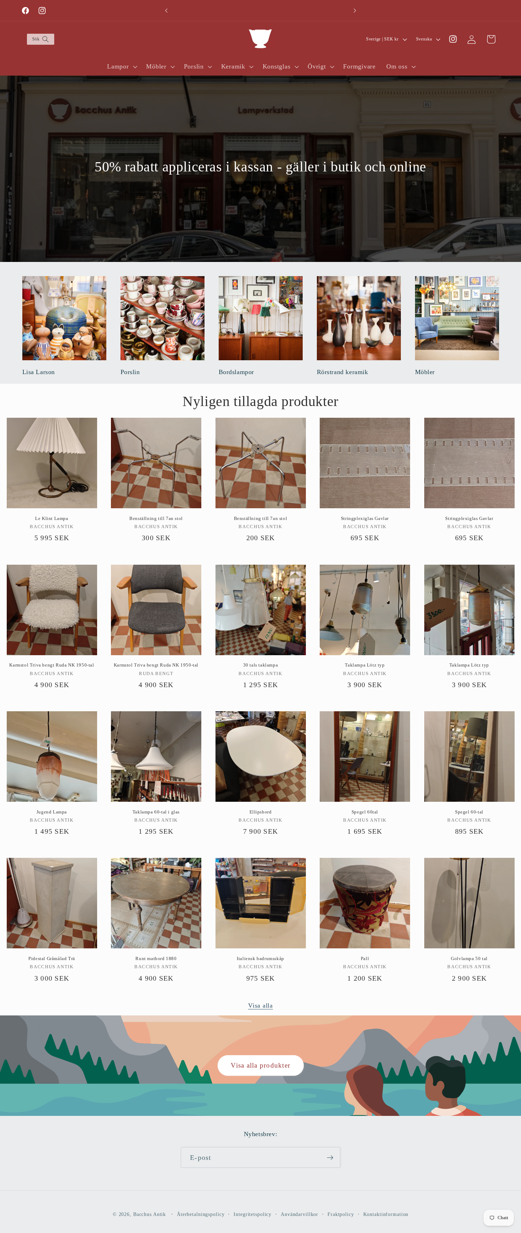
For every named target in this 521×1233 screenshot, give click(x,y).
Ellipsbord (261, 812)
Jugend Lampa (52, 812)
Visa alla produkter (260, 1065)
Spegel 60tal (365, 812)
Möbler (425, 372)
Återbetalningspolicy (201, 1214)
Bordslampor (236, 372)
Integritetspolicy (252, 1214)
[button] (40, 39)
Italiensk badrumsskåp (260, 958)
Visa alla (260, 1005)
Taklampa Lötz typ (365, 665)
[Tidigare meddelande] (166, 10)
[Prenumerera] (330, 1157)
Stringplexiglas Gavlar (365, 518)
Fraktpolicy (340, 1214)
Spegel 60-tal (469, 812)
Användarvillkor (299, 1214)
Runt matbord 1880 (156, 958)
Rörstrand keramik (342, 372)
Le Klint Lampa (51, 518)
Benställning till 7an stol (156, 518)
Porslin (130, 372)
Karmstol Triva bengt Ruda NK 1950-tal (51, 665)
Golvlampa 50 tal (469, 958)
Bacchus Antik (149, 1214)
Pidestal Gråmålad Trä (51, 958)
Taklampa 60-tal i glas (156, 812)
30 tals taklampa (260, 665)
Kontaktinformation (386, 1214)
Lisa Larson (38, 372)
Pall (365, 958)
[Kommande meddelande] (355, 10)
